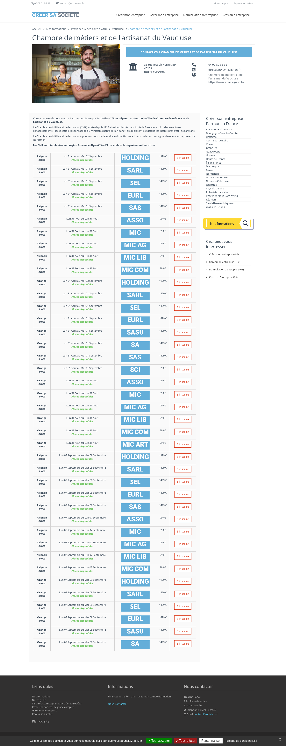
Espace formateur (244, 3)
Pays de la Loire (215, 188)
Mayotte (211, 170)
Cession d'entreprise (236, 15)
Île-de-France (213, 162)
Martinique (212, 166)
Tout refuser (186, 740)
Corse (209, 144)
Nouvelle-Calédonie (217, 181)
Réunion (211, 199)
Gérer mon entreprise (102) (224, 262)
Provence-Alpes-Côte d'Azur (222, 196)
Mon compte (221, 3)
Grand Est (211, 148)
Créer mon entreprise (130, 15)
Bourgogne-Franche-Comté (222, 133)
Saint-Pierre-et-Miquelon (220, 203)
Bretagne (211, 137)
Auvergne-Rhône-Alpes (219, 129)
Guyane (210, 155)
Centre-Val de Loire (217, 140)
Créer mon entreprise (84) (224, 254)
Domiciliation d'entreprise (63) (226, 269)
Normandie (212, 173)
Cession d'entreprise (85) (223, 277)
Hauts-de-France (215, 159)
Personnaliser (211, 740)
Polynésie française (217, 192)
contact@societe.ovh (206, 714)
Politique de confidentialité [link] (241, 740)
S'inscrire (183, 157)
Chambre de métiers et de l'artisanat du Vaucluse (225, 76)
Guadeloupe (213, 151)
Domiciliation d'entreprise (200, 15)
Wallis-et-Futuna (215, 207)
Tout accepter (160, 740)
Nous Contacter (117, 704)
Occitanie (211, 184)
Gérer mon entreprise (164, 15)
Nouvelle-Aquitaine (217, 177)
